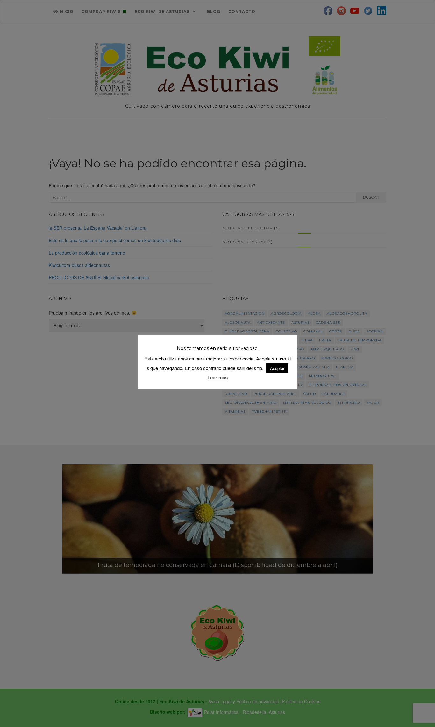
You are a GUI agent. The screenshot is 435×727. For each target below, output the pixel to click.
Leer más (217, 377)
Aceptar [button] (277, 368)
